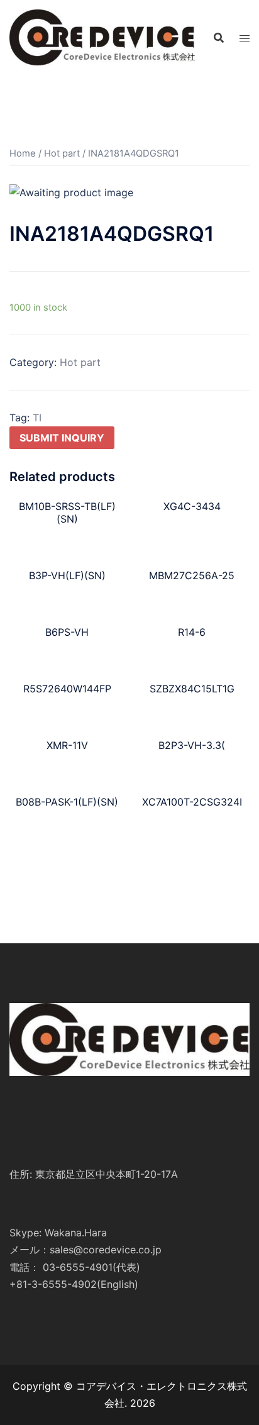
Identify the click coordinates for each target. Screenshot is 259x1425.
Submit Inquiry (61, 437)
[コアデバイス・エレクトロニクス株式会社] (102, 36)
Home (22, 153)
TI (37, 417)
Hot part (62, 153)
